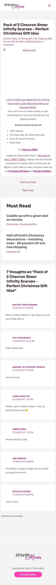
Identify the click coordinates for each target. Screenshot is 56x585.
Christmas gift (25, 38)
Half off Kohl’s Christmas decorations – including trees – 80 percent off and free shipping (25, 241)
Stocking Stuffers (33, 41)
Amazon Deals (10, 38)
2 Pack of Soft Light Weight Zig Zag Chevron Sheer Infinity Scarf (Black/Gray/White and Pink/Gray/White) (28, 103)
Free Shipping (40, 38)
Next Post (28, 190)
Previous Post (28, 182)
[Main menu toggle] (49, 6)
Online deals (12, 224)
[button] (28, 574)
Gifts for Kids (17, 41)
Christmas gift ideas (18, 171)
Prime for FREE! (30, 149)
